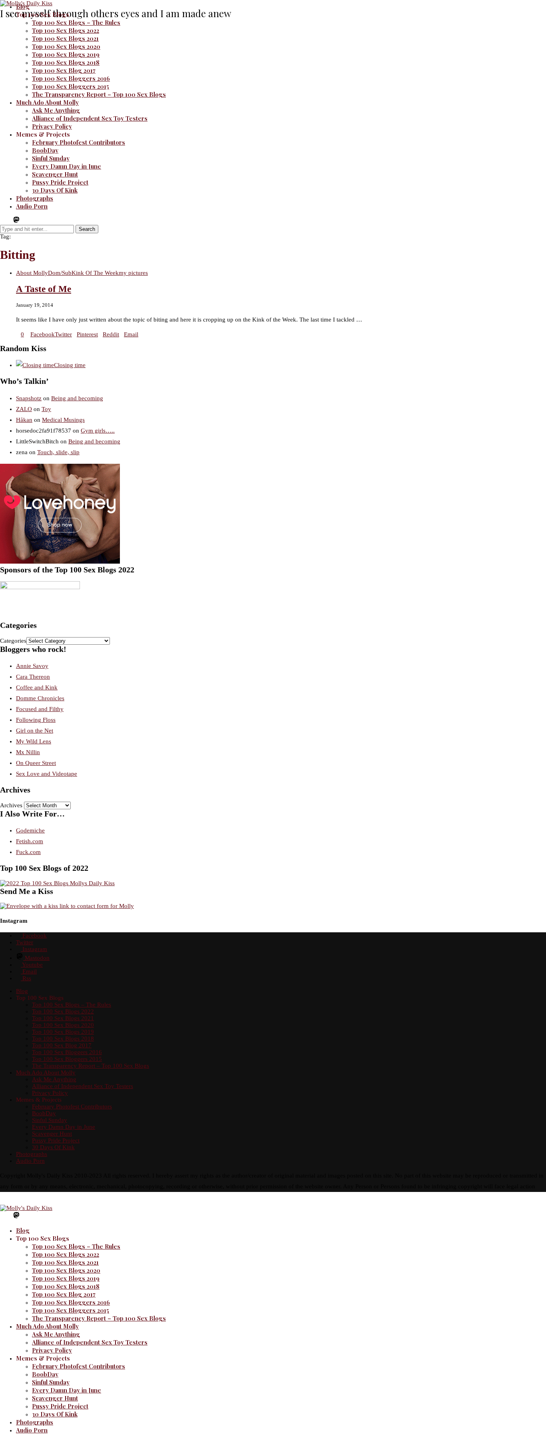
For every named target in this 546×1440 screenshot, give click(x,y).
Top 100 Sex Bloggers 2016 (71, 78)
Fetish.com (29, 841)
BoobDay (45, 150)
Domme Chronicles (40, 698)
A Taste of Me (43, 289)
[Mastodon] (16, 221)
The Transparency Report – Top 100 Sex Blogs (99, 94)
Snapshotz (29, 398)
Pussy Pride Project (60, 182)
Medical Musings (63, 420)
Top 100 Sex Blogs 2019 (66, 54)
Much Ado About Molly (47, 102)
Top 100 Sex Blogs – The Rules (76, 22)
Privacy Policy (52, 126)
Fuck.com (28, 852)
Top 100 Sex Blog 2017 (64, 70)
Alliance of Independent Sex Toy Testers (89, 118)
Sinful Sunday (51, 158)
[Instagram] (8, 221)
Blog (23, 6)
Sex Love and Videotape (46, 774)
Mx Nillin (28, 752)
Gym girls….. (98, 430)
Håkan (24, 420)
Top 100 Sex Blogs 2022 (65, 30)
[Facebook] (2, 221)
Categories (13, 641)
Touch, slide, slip (58, 452)
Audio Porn (32, 206)
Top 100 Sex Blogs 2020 (66, 46)
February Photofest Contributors (78, 142)
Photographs (34, 198)
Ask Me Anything (56, 110)
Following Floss (36, 720)
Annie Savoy (32, 666)
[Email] (30, 221)
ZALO (24, 409)
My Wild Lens (33, 741)
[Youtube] (24, 221)
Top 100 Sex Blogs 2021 (65, 38)
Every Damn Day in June (66, 166)
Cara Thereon (33, 676)
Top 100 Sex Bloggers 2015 (70, 86)
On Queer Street (36, 763)
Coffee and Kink (37, 687)
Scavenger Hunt (55, 174)
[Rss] (36, 221)
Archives (11, 805)
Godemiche (30, 830)
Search (87, 229)
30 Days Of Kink (55, 190)
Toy (46, 409)
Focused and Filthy (40, 709)
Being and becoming (77, 398)
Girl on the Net (34, 730)
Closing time (70, 365)
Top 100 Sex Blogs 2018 (66, 62)
